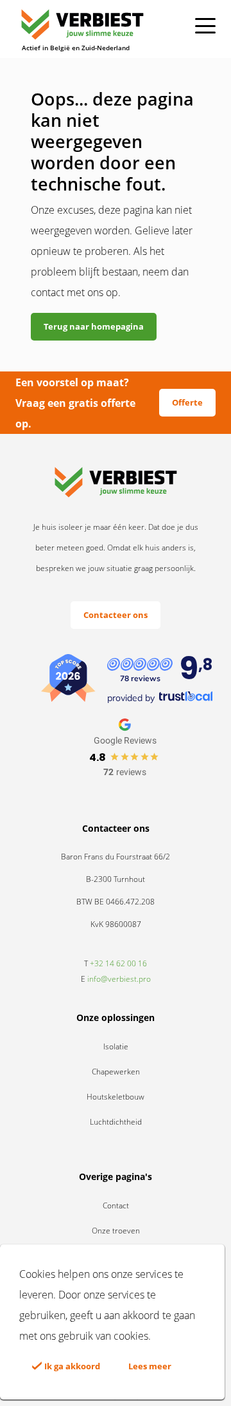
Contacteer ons (115, 615)
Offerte (187, 402)
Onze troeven (116, 1230)
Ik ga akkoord (71, 1366)
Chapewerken (116, 1071)
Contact (116, 1205)
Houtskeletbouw (115, 1096)
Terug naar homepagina (94, 326)
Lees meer (149, 1366)
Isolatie (115, 1046)
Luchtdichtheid (116, 1121)
